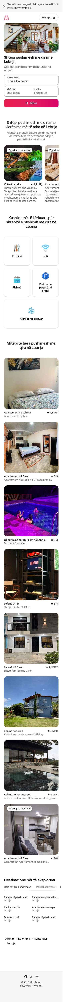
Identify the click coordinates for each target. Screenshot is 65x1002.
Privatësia (25, 985)
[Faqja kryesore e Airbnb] (6, 17)
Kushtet (38, 985)
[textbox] (17, 93)
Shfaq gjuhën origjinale (19, 7)
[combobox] (31, 81)
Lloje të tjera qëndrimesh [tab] (17, 886)
